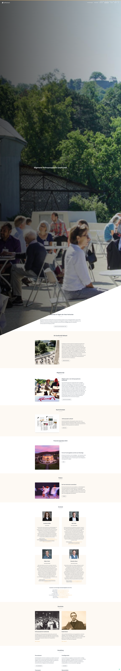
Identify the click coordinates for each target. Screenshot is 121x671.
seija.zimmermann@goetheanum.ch (65, 595)
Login (113, 1)
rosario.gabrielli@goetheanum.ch (77, 541)
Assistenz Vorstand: (42, 538)
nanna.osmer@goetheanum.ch (77, 581)
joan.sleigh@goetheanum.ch (63, 592)
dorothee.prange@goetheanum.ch (52, 539)
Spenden (110, 1)
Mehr (63, 461)
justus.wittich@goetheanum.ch (63, 589)
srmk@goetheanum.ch (47, 581)
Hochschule (96, 2)
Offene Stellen (107, 1)
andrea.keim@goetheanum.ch (47, 541)
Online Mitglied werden (67, 399)
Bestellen (64, 427)
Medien (115, 2)
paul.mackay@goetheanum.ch (62, 596)
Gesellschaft (106, 2)
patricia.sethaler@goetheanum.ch (50, 538)
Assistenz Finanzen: (69, 581)
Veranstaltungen (90, 2)
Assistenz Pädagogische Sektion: (42, 539)
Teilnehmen (65, 665)
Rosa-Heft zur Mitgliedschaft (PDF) (61, 326)
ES (118, 1)
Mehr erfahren (37, 641)
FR (117, 1)
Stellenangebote (39, 665)
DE (115, 1)
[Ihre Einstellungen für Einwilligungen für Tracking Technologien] (119, 669)
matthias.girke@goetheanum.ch (63, 591)
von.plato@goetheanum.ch (63, 597)
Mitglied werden (102, 1)
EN (116, 1)
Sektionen (101, 2)
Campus (111, 2)
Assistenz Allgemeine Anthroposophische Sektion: (47, 540)
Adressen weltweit (66, 360)
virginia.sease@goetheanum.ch (63, 593)
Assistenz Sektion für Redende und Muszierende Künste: (47, 580)
